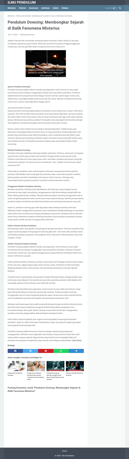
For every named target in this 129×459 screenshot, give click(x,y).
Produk (22, 8)
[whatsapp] (61, 351)
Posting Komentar (27, 35)
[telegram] (76, 351)
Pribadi (64, 8)
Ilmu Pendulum (22, 2)
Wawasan (33, 8)
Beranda (12, 8)
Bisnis (55, 8)
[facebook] (15, 351)
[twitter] (30, 351)
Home (64, 451)
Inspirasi (45, 8)
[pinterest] (45, 351)
